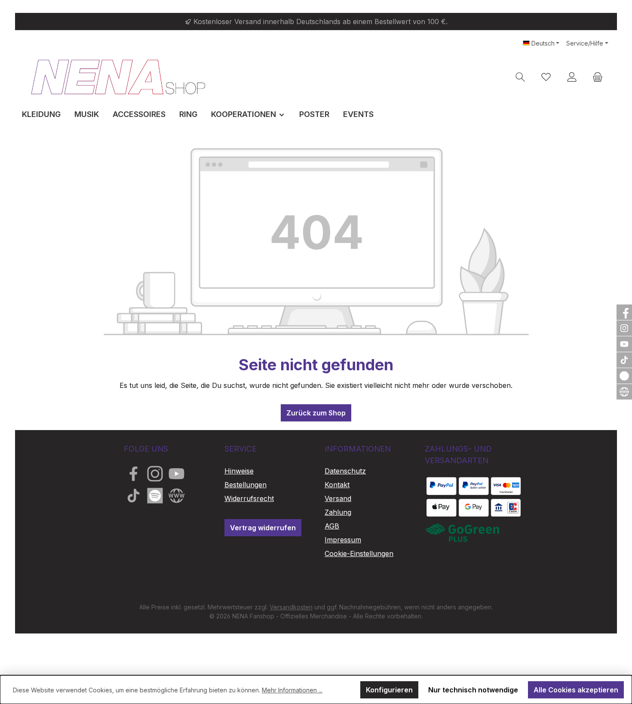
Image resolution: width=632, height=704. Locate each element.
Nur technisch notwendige (473, 690)
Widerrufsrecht (249, 498)
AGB (332, 526)
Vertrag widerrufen (263, 527)
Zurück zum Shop (316, 413)
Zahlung (338, 512)
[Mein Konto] (572, 77)
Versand (338, 498)
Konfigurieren (389, 690)
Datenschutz (345, 471)
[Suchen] (520, 77)
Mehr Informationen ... (292, 690)
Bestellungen (245, 484)
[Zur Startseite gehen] (118, 76)
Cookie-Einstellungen (359, 553)
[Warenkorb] (597, 77)
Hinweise (239, 471)
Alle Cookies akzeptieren (576, 690)
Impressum (343, 539)
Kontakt (337, 484)
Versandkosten (291, 607)
